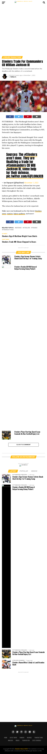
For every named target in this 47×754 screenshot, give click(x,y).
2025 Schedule (36, 740)
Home (5, 738)
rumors (10, 213)
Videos (17, 740)
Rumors (22, 738)
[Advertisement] (23, 31)
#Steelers (30, 154)
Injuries (29, 738)
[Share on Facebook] (10, 116)
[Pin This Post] (28, 116)
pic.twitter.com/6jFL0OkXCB (24, 176)
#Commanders (16, 165)
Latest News (13, 738)
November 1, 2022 (31, 183)
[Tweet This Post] (19, 116)
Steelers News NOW (21, 749)
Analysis (10, 740)
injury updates (19, 213)
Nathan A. (13, 77)
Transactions (8, 229)
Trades (34, 228)
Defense (19, 228)
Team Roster (26, 740)
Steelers (27, 228)
